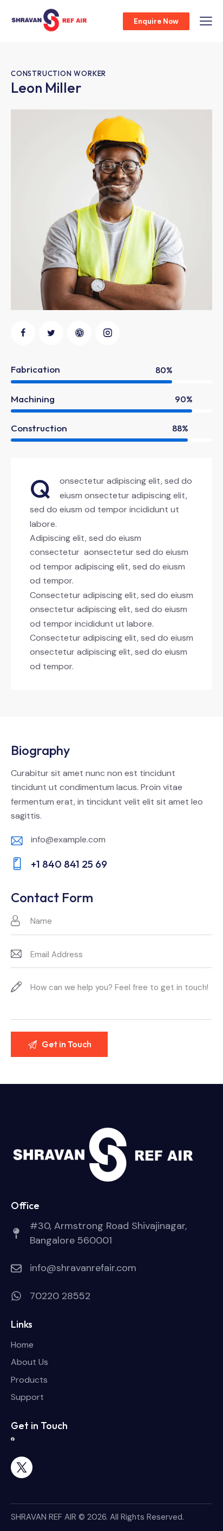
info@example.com (68, 839)
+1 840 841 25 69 (69, 863)
